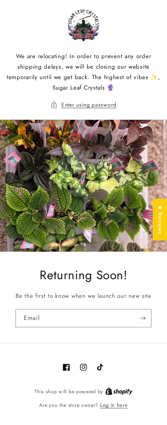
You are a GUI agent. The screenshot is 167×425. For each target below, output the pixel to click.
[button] (83, 105)
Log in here (114, 405)
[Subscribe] (142, 318)
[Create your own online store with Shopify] (118, 391)
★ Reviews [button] (160, 219)
